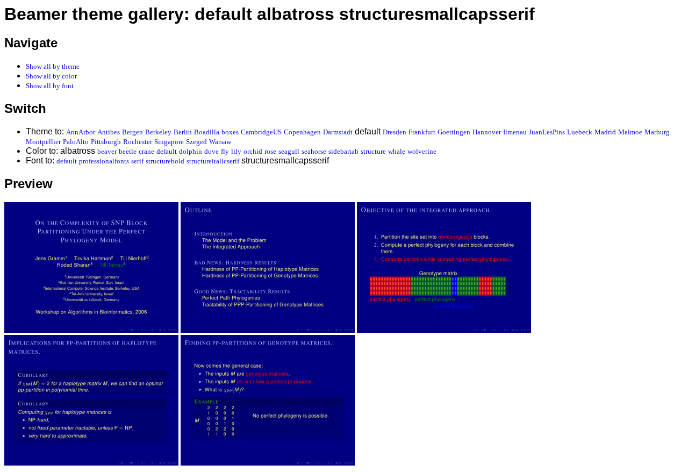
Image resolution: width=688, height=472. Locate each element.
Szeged (196, 142)
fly (225, 151)
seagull (288, 151)
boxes (230, 132)
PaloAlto (76, 142)
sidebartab (343, 151)
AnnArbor (80, 132)
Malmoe (630, 132)
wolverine (421, 151)
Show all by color (51, 76)
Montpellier (43, 142)
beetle (128, 151)
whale (396, 151)
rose (270, 151)
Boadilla (206, 132)
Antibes (108, 132)
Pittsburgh (106, 142)
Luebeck (579, 132)
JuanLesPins (547, 132)
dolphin (190, 151)
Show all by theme (53, 66)
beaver (107, 151)
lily (236, 151)
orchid (252, 151)
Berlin (183, 132)
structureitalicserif (213, 161)
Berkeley (158, 132)
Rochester (137, 142)
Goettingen (454, 132)
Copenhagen (302, 132)
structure (373, 151)
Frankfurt (421, 132)
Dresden (394, 132)
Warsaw (220, 142)
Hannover (486, 132)
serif (137, 161)
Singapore (169, 142)
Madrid (605, 132)
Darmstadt (338, 132)
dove (211, 151)
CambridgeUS (261, 132)
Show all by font (50, 86)
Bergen (132, 132)
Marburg (657, 132)
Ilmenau (515, 132)
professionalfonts (104, 161)
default (166, 151)
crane (146, 151)
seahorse (314, 151)
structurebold (165, 161)
